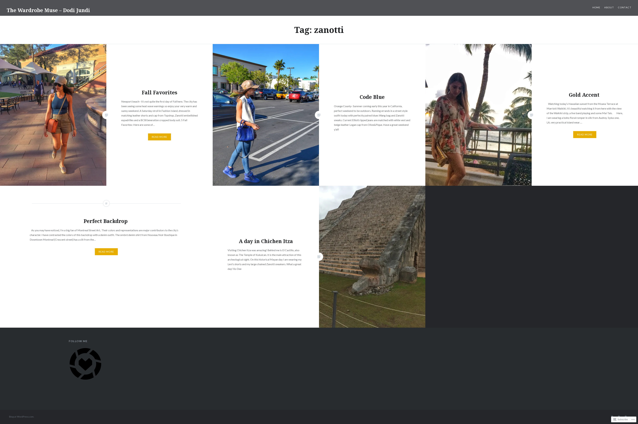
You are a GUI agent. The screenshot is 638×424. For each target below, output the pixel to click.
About (609, 7)
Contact (624, 7)
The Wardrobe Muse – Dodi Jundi (48, 10)
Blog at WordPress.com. (21, 416)
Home (596, 7)
